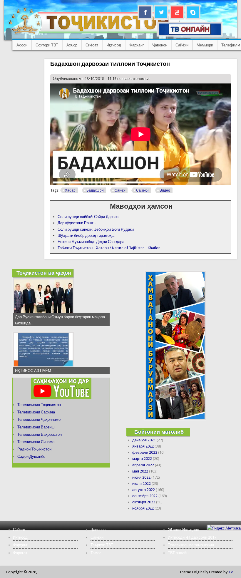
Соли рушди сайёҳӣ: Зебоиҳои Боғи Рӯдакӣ (96, 229)
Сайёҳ (120, 190)
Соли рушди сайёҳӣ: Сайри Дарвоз (88, 217)
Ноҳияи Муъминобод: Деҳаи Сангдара (91, 241)
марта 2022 (142, 458)
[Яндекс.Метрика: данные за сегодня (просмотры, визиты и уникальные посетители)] (224, 528)
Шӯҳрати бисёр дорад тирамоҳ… (87, 235)
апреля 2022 (143, 465)
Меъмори (205, 45)
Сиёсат (92, 45)
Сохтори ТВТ (47, 45)
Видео (165, 190)
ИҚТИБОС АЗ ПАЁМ (33, 370)
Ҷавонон (159, 45)
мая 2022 (140, 471)
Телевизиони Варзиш (35, 427)
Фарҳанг (136, 45)
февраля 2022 (144, 452)
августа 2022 (143, 489)
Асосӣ (21, 45)
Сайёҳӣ (181, 45)
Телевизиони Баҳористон (39, 434)
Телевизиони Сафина (36, 412)
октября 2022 (143, 502)
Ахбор (71, 45)
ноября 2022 (143, 508)
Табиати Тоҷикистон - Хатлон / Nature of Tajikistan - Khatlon (109, 248)
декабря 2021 (144, 440)
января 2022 (143, 446)
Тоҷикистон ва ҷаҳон (43, 273)
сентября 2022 (145, 496)
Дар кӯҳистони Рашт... (77, 223)
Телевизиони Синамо (35, 442)
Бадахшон (95, 190)
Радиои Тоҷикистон (34, 449)
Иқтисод (113, 45)
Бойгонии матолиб (159, 432)
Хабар (70, 190)
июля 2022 (141, 483)
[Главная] (94, 34)
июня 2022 (141, 477)
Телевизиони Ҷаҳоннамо (39, 419)
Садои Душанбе (31, 456)
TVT (231, 572)
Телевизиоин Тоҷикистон (39, 405)
